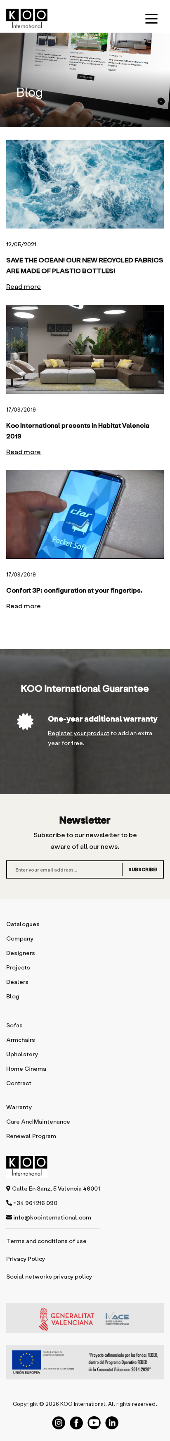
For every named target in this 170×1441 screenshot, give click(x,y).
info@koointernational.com (51, 1217)
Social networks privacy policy (49, 1276)
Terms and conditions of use (46, 1240)
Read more (23, 286)
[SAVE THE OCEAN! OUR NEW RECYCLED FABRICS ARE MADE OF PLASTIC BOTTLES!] (85, 184)
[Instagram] (58, 1422)
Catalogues (23, 923)
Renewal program (31, 1135)
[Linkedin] (111, 1422)
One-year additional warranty (102, 718)
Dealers (17, 981)
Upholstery (22, 1054)
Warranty (19, 1106)
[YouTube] (94, 1422)
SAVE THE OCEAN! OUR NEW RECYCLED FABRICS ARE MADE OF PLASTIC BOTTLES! (84, 265)
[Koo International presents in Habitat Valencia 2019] (85, 349)
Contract (18, 1082)
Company (19, 938)
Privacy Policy (25, 1258)
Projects (18, 967)
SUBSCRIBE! (142, 869)
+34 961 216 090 (34, 1202)
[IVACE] (85, 1322)
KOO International (82, 1404)
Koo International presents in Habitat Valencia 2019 (77, 430)
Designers (20, 952)
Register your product (78, 732)
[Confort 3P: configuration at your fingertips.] (85, 514)
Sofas (14, 1025)
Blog (12, 996)
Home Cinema (26, 1068)
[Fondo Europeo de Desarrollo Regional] (85, 1362)
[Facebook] (76, 1422)
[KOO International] (26, 19)
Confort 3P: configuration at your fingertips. (74, 590)
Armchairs (20, 1039)
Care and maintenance (38, 1121)
